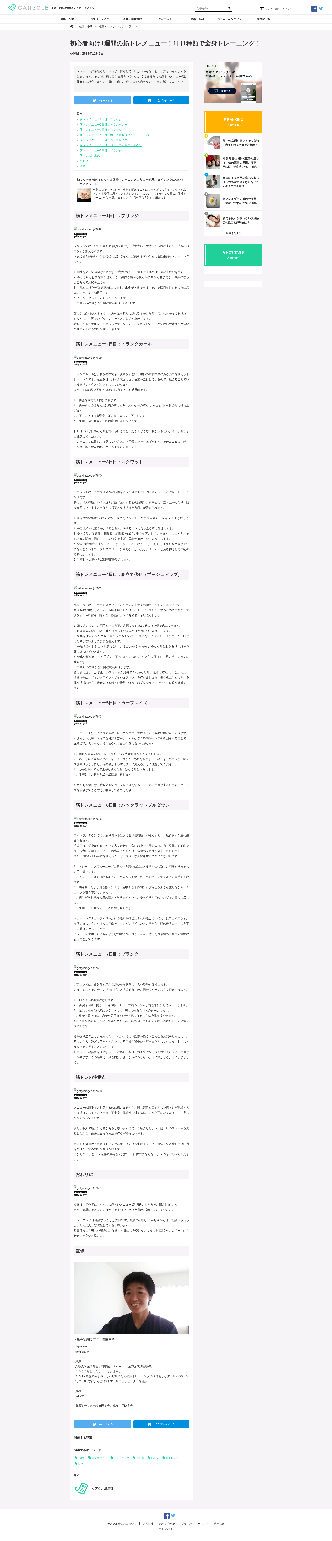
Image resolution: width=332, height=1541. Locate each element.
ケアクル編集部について (122, 1523)
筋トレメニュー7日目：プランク (101, 150)
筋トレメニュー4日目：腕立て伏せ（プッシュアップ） (115, 134)
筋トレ (155, 1458)
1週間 (81, 1458)
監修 (82, 166)
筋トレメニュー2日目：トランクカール (105, 124)
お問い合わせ (167, 1523)
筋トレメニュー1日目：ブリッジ (102, 119)
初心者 (140, 1458)
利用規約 (219, 1523)
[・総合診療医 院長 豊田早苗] (135, 1297)
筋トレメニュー (174, 1458)
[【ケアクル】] (28, 6)
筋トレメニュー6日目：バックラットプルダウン (111, 145)
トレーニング (121, 1458)
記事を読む (233, 142)
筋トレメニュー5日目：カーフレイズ (103, 140)
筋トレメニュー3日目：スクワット (102, 129)
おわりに (85, 160)
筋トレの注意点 (90, 155)
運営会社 (148, 1523)
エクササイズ (99, 1458)
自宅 (80, 1464)
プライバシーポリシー (194, 1523)
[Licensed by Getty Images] (131, 235)
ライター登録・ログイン (278, 9)
